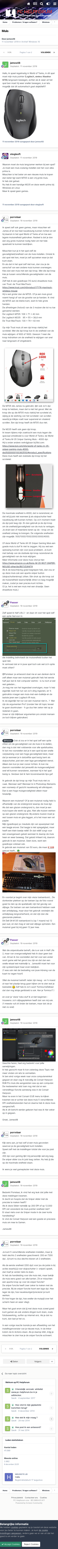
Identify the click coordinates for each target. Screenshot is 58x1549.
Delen (15, 1361)
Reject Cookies (31, 1544)
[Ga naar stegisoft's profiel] (5, 156)
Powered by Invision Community (29, 1503)
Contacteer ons (31, 1497)
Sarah (14, 1398)
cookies (14, 1527)
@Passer (8, 741)
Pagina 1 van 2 (26, 52)
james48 (11, 39)
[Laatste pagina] (54, 52)
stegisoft (15, 154)
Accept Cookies (12, 1544)
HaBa (17, 1477)
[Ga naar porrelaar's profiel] (5, 219)
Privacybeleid (17, 1497)
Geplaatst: (23, 66)
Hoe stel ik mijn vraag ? (26, 1417)
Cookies (43, 1497)
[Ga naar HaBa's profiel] (9, 1477)
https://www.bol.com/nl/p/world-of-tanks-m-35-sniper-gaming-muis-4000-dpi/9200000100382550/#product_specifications (26, 449)
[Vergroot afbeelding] (29, 486)
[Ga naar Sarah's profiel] (7, 1390)
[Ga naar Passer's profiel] (5, 604)
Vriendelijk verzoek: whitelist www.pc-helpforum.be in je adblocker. (27, 1392)
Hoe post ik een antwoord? (28, 1427)
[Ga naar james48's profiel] (5, 65)
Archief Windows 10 (30, 41)
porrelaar (15, 217)
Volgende (46, 52)
